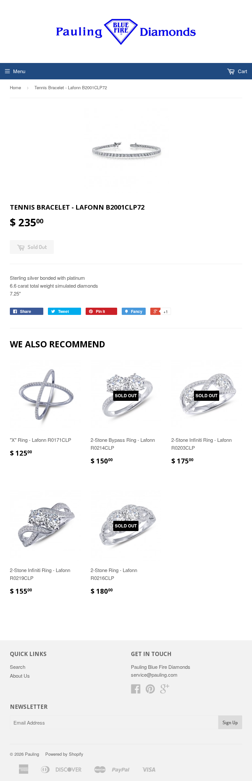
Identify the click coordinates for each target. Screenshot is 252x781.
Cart (242, 71)
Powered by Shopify (64, 754)
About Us (20, 675)
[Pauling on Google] (165, 690)
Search (17, 666)
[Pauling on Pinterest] (150, 690)
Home (15, 87)
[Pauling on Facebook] (136, 690)
